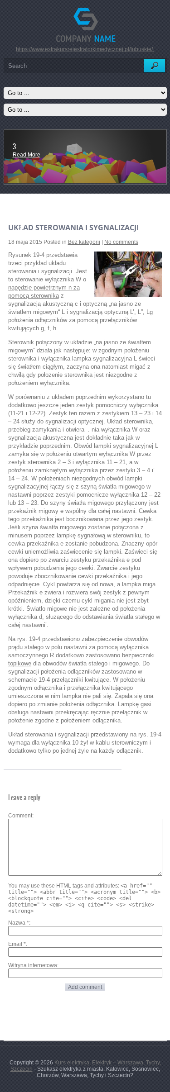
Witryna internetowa (32, 965)
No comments (121, 242)
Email (17, 944)
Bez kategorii (84, 242)
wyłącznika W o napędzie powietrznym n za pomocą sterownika (47, 287)
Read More (26, 155)
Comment (20, 815)
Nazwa (18, 923)
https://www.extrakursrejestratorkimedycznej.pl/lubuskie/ (84, 49)
